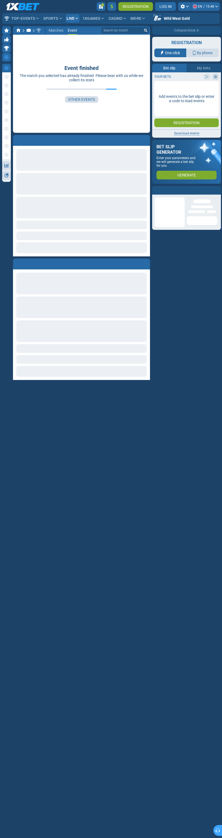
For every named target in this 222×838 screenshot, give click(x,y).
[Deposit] (111, 6)
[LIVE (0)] (18, 30)
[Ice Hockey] (28, 30)
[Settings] (184, 6)
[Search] (145, 30)
